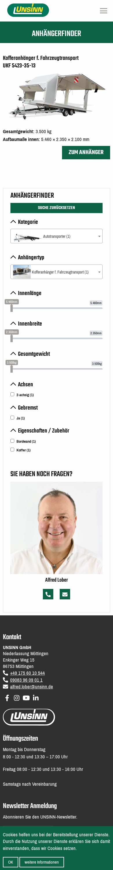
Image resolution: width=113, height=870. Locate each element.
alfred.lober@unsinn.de (31, 686)
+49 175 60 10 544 (27, 673)
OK (10, 862)
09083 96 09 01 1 (26, 680)
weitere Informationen (42, 862)
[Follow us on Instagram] (16, 697)
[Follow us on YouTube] (26, 697)
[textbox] (56, 236)
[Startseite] (28, 9)
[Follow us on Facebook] (7, 697)
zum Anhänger (86, 152)
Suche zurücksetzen (56, 207)
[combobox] (56, 236)
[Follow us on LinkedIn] (36, 697)
